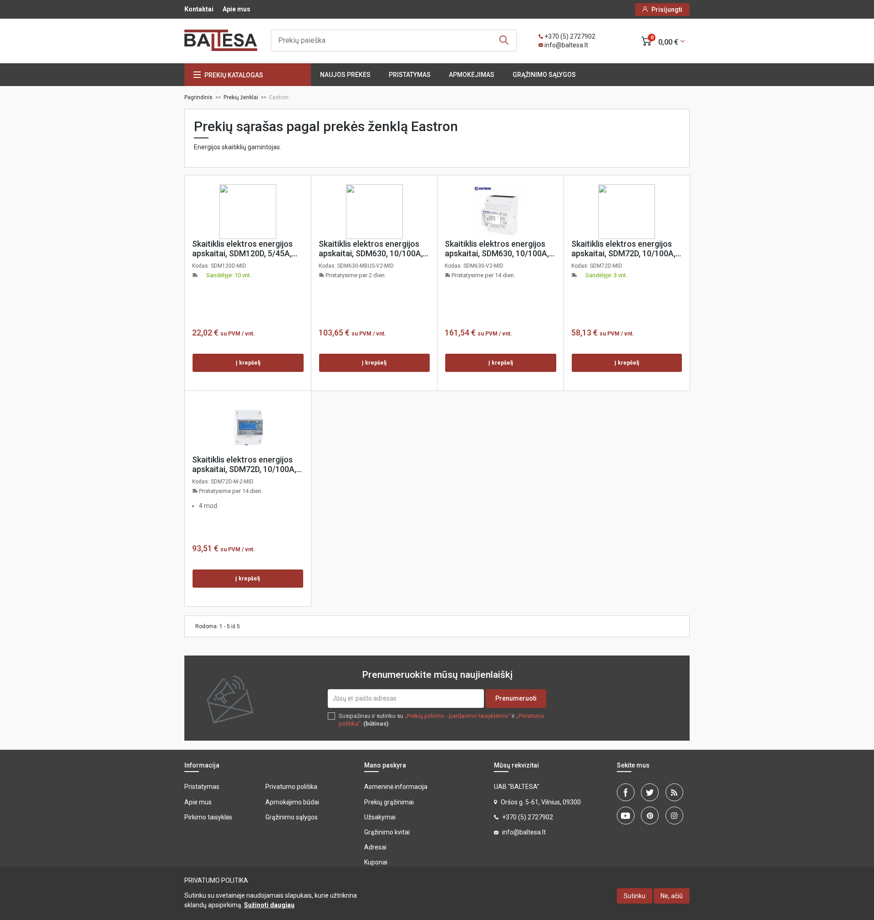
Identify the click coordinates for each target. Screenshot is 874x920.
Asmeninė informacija (395, 786)
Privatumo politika (291, 786)
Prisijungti (666, 9)
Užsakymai (380, 817)
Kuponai (375, 862)
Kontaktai (198, 9)
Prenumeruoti (516, 698)
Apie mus (236, 9)
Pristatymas (410, 74)
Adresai (375, 847)
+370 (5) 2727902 (569, 36)
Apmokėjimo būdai (292, 802)
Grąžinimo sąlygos (544, 74)
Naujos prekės (345, 74)
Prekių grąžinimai (389, 802)
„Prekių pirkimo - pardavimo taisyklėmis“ (457, 715)
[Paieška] (504, 40)
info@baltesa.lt (566, 45)
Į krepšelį (248, 363)
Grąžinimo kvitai (387, 832)
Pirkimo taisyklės (208, 817)
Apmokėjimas (471, 74)
